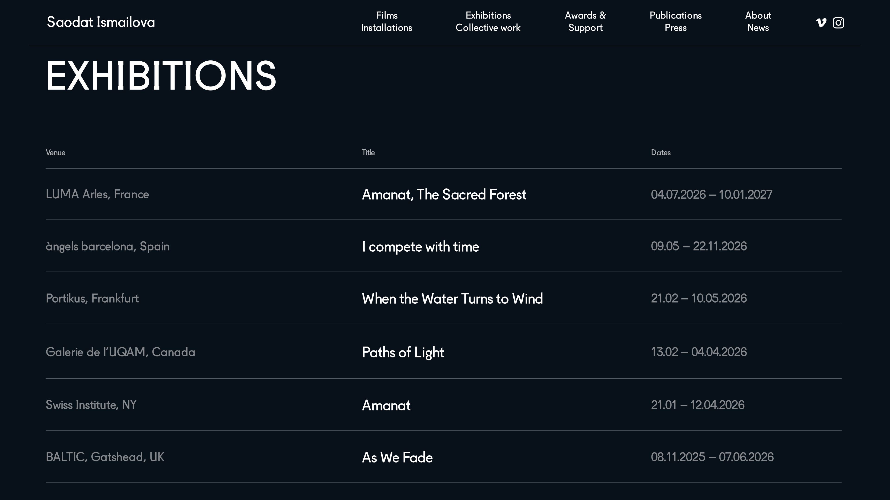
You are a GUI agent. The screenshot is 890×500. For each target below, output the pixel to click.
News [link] (758, 28)
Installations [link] (387, 28)
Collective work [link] (488, 28)
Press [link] (676, 28)
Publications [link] (676, 16)
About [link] (758, 16)
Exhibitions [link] (488, 16)
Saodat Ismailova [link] (101, 23)
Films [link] (387, 16)
